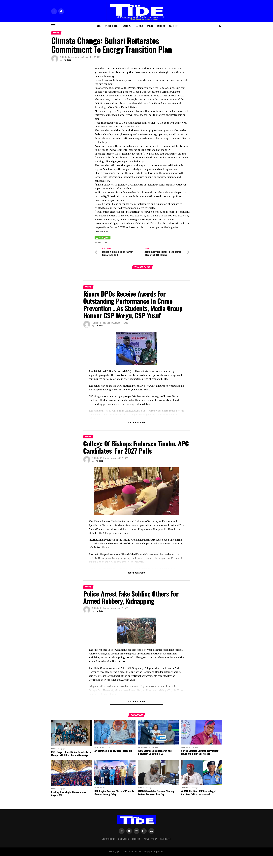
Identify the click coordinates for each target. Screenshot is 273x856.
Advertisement (108, 839)
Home (98, 25)
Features (139, 25)
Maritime (127, 25)
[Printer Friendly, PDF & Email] (102, 237)
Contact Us (123, 839)
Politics (161, 25)
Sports (150, 25)
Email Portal (165, 839)
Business (172, 25)
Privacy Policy (150, 839)
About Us (136, 839)
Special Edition (111, 25)
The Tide (67, 60)
